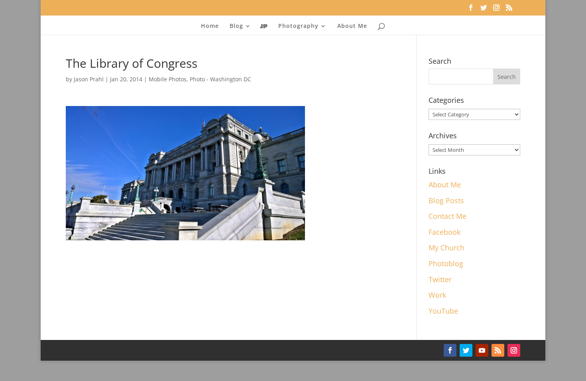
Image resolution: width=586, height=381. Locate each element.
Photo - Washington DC (220, 79)
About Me (352, 26)
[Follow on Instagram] (513, 350)
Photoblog (446, 263)
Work (437, 295)
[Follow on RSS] (498, 350)
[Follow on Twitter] (466, 350)
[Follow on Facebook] (450, 350)
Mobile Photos (168, 79)
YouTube (443, 311)
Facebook (444, 232)
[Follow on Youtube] (482, 350)
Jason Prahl (89, 79)
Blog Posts (446, 200)
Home (210, 26)
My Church (446, 247)
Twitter (440, 279)
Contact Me (447, 216)
